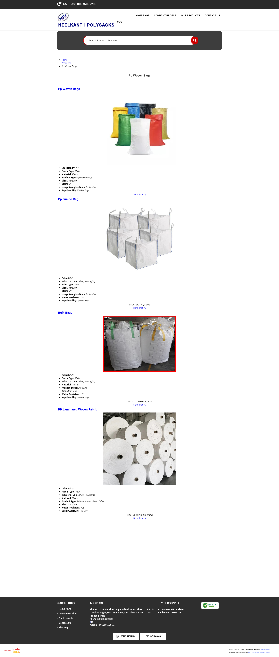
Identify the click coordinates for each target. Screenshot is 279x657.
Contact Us (212, 15)
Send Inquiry (139, 194)
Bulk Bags (65, 312)
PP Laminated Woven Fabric (77, 409)
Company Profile (165, 15)
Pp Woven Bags (69, 88)
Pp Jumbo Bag (68, 199)
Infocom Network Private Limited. (259, 652)
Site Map (63, 627)
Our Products (190, 15)
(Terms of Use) (265, 649)
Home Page (142, 15)
